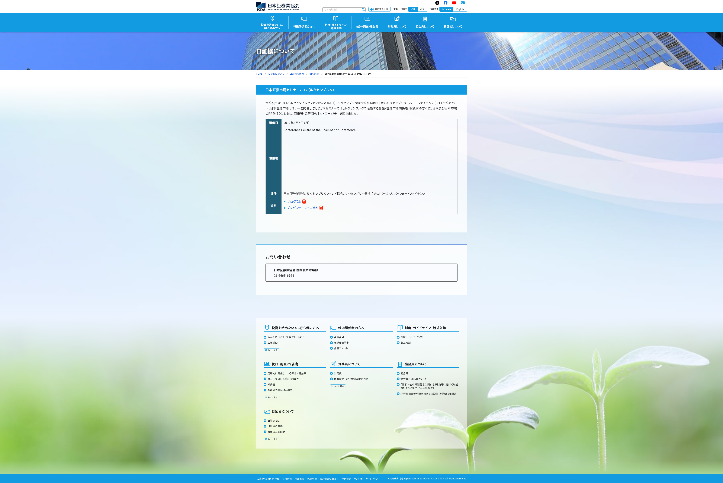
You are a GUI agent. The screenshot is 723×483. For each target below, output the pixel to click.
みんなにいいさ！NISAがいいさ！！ (286, 337)
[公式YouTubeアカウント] (454, 3)
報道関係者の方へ (351, 327)
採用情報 (287, 478)
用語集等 (299, 478)
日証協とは (274, 420)
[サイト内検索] (363, 9)
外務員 (338, 373)
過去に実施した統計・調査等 (283, 379)
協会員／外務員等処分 (413, 379)
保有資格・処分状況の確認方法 (351, 379)
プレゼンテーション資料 (303, 207)
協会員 (404, 373)
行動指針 (346, 478)
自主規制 (405, 342)
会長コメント (341, 348)
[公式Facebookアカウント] (446, 3)
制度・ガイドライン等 (411, 337)
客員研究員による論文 (280, 390)
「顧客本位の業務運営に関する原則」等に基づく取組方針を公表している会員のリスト (429, 386)
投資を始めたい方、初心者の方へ (295, 327)
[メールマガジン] (463, 3)
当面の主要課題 (276, 431)
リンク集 (358, 478)
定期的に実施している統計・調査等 (287, 373)
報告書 (271, 384)
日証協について (283, 411)
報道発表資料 (341, 342)
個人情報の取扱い (329, 478)
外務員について (349, 363)
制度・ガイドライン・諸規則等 (425, 327)
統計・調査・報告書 (285, 363)
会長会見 (339, 337)
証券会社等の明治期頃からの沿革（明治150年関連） (429, 393)
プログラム (294, 201)
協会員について (416, 363)
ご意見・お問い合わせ (268, 478)
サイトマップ (372, 478)
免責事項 (312, 478)
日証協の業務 (275, 426)
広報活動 (273, 342)
